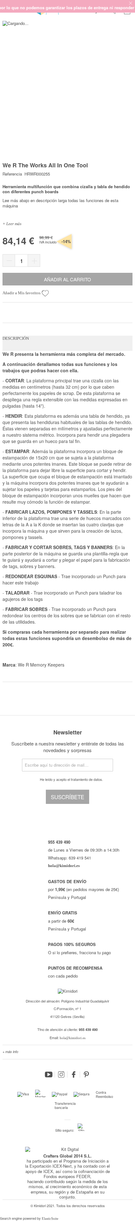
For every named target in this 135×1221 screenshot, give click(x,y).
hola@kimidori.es (72, 1038)
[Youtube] (48, 1074)
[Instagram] (61, 1074)
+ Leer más (12, 223)
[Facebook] (74, 1074)
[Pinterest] (86, 1074)
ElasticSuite (50, 1218)
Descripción (16, 338)
